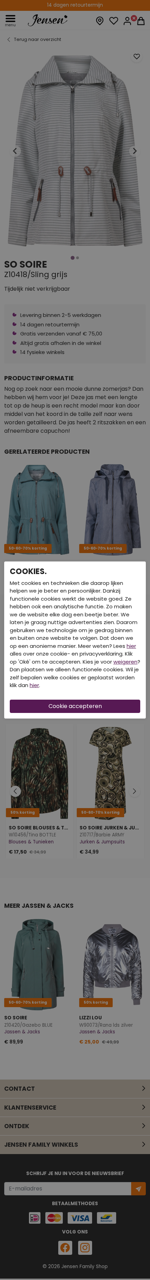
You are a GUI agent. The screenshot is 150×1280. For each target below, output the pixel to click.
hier (131, 646)
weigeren (125, 661)
